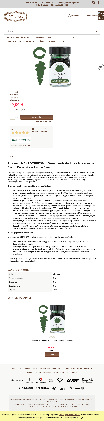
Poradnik (74, 372)
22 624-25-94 (31, 2)
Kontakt (30, 372)
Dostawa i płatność (30, 368)
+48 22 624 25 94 (65, 405)
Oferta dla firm (58, 368)
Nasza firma (16, 368)
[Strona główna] (15, 16)
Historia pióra (45, 368)
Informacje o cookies (74, 368)
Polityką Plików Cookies (69, 414)
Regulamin (88, 368)
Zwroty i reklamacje (60, 372)
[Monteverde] (21, 140)
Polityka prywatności (43, 372)
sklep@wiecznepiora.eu (70, 2)
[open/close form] (101, 67)
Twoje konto (76, 16)
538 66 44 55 (47, 2)
